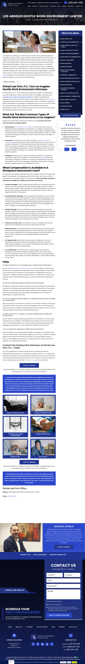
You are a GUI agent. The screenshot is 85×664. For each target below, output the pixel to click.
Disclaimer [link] (43, 657)
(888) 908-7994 (74, 647)
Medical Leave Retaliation (69, 93)
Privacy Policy (57, 601)
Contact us (79, 6)
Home (29, 6)
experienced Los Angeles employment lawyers (17, 97)
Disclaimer (49, 601)
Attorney (29, 627)
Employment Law (66, 39)
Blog (58, 6)
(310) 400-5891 (75, 2)
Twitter (52, 644)
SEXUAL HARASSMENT (40, 555)
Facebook (33, 644)
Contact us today (31, 360)
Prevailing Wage (66, 106)
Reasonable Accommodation (71, 57)
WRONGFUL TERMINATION (58, 555)
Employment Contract (68, 99)
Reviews (64, 6)
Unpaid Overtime (66, 66)
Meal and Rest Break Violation (68, 71)
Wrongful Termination (69, 75)
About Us (35, 6)
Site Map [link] (49, 657)
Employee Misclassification (70, 81)
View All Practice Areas (70, 115)
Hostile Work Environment (70, 53)
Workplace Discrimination (70, 42)
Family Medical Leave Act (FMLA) (69, 46)
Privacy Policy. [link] (58, 657)
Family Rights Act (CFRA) (69, 50)
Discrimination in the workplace (24, 127)
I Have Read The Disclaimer (55, 604)
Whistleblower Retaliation (70, 78)
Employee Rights (66, 85)
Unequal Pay (65, 109)
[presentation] (66, 149)
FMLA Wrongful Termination (70, 96)
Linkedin (47, 644)
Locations (53, 6)
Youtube (42, 644)
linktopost (15, 405)
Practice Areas (43, 6)
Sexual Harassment (67, 60)
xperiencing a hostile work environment (22, 268)
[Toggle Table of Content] (17, 82)
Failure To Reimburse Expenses (68, 89)
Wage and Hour (66, 63)
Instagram (38, 644)
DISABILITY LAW (25, 555)
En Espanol (32, 2)
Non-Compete (65, 103)
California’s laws (50, 99)
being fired (41, 157)
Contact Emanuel (29, 365)
